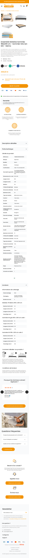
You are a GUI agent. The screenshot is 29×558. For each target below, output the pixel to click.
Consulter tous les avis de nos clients (14, 406)
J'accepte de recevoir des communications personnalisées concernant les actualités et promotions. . (15, 517)
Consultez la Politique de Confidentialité (17, 518)
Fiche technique (7, 149)
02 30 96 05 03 (7, 529)
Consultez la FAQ (8, 449)
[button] (21, 6)
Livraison (5, 285)
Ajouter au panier (14, 86)
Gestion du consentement (14, 551)
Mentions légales (15, 549)
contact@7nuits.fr (8, 531)
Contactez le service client (14, 497)
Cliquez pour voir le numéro (14, 483)
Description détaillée (9, 143)
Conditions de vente (15, 547)
